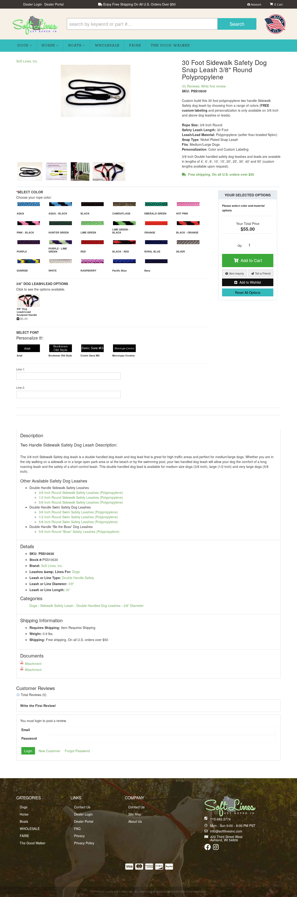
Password (29, 738)
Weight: (35, 633)
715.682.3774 (220, 819)
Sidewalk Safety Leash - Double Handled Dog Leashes (80, 605)
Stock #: (35, 559)
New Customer (49, 750)
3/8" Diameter (133, 605)
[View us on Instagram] (216, 848)
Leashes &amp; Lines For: (50, 571)
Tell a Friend (263, 273)
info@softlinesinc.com (226, 831)
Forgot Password (77, 750)
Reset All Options (247, 292)
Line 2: (20, 387)
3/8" (71, 583)
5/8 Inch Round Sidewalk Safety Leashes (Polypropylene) (81, 502)
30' (68, 589)
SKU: (186, 90)
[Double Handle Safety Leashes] (95, 91)
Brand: (34, 565)
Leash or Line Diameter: (48, 583)
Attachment (33, 663)
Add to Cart (251, 260)
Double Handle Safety (78, 577)
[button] (161, 24)
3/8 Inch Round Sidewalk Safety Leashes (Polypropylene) (81, 492)
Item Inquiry (236, 273)
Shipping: (37, 639)
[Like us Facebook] (207, 848)
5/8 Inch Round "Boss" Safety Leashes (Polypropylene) (79, 531)
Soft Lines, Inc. (27, 61)
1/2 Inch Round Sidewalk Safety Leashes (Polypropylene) (81, 497)
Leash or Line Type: (45, 577)
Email (25, 729)
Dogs (76, 571)
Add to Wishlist (250, 282)
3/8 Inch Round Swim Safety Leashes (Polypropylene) (78, 512)
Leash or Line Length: (47, 589)
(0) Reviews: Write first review (204, 86)
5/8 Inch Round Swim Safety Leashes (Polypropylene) (78, 521)
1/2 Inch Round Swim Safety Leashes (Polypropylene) (78, 517)
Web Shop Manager (193, 891)
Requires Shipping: (44, 627)
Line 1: (20, 369)
